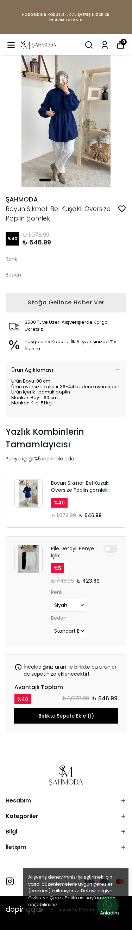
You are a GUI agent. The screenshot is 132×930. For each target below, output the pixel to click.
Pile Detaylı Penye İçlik (72, 552)
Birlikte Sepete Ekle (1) (66, 715)
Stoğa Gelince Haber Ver (66, 302)
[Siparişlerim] (104, 45)
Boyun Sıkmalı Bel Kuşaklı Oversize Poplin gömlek (81, 486)
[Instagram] (10, 881)
